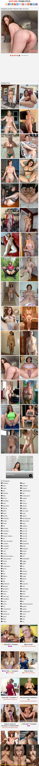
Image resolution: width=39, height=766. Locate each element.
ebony (5, 561)
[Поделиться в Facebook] (9, 4)
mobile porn (26, 496)
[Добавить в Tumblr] (31, 4)
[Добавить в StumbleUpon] (28, 4)
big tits (5, 508)
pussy (24, 553)
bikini (4, 511)
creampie (6, 546)
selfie (24, 563)
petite (24, 546)
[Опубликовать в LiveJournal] (20, 4)
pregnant (25, 548)
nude (23, 513)
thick (23, 594)
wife (23, 619)
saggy (24, 561)
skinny (24, 579)
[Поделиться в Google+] (15, 4)
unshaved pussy (27, 604)
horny (5, 604)
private (24, 551)
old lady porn (26, 518)
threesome (25, 596)
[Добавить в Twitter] (34, 4)
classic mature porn (9, 536)
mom (23, 501)
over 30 (24, 528)
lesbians (25, 486)
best (4, 503)
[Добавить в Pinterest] (23, 4)
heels (4, 601)
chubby (5, 533)
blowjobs (6, 518)
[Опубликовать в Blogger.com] (6, 4)
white (24, 616)
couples (5, 543)
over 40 (24, 531)
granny (5, 591)
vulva (24, 614)
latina (4, 621)
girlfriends (6, 584)
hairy (4, 594)
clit (4, 538)
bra (4, 526)
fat (3, 571)
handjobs (6, 599)
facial (4, 569)
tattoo (24, 591)
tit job (24, 599)
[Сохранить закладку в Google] (12, 4)
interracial (6, 614)
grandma (6, 589)
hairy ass (6, 596)
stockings (25, 589)
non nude (25, 511)
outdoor (24, 526)
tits (23, 601)
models (24, 498)
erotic (4, 563)
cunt (4, 551)
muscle (24, 503)
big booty (6, 506)
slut (23, 581)
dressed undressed (9, 556)
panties (24, 541)
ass (4, 491)
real (23, 556)
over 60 (24, 536)
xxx (23, 621)
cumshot (5, 548)
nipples (24, 508)
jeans (4, 616)
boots (4, 523)
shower (24, 574)
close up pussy (8, 541)
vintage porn (26, 611)
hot (4, 606)
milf (23, 493)
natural (24, 506)
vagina (24, 609)
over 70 (24, 538)
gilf (4, 581)
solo (23, 586)
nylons (24, 516)
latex (4, 619)
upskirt (24, 606)
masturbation (26, 491)
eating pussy (7, 558)
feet (4, 574)
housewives (7, 609)
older (23, 523)
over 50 (24, 533)
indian (5, 611)
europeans (6, 566)
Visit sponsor (25, 55)
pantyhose (25, 543)
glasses (5, 586)
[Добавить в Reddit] (25, 4)
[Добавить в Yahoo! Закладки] (36, 4)
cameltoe (6, 531)
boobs (5, 521)
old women (25, 521)
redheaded (25, 558)
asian (4, 488)
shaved (24, 571)
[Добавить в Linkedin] (17, 4)
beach (5, 498)
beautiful (5, 501)
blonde (5, 516)
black (4, 513)
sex (23, 566)
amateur (5, 483)
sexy (23, 569)
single (24, 576)
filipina (5, 576)
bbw (4, 496)
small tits (25, 584)
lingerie (24, 488)
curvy (4, 553)
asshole (5, 493)
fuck (4, 579)
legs (23, 483)
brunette (5, 528)
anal (4, 486)
